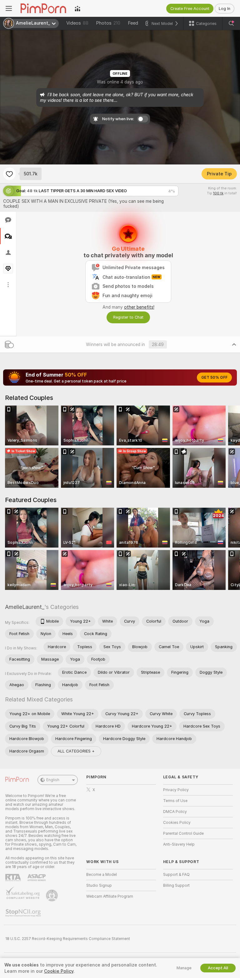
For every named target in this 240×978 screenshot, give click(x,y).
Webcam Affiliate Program (109, 896)
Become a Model (101, 874)
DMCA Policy (175, 811)
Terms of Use (175, 801)
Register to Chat (128, 317)
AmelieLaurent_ (24, 607)
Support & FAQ (176, 874)
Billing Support (176, 885)
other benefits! (139, 307)
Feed (133, 23)
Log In (224, 8)
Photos (108, 23)
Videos (77, 23)
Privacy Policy (176, 790)
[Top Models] (77, 8)
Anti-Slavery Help (179, 844)
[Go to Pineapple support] (52, 895)
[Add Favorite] (9, 174)
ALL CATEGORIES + (76, 751)
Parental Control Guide (183, 833)
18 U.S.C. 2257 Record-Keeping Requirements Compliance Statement (67, 939)
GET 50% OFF (214, 377)
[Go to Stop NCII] (23, 913)
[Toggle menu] (9, 8)
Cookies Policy (177, 822)
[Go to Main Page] (43, 8)
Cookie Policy (58, 971)
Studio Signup (99, 885)
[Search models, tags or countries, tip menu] (231, 23)
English (52, 780)
